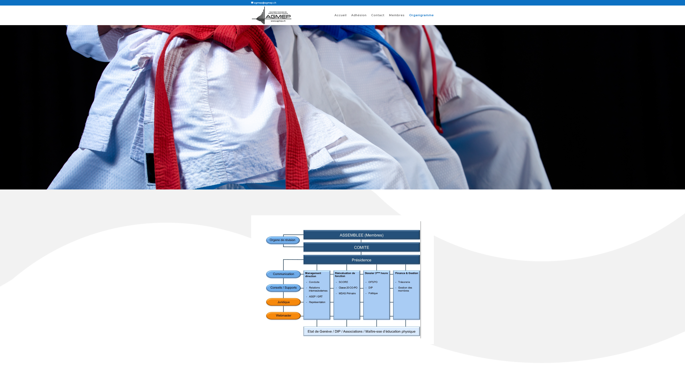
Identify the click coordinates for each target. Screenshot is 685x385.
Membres (397, 15)
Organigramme (421, 15)
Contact (377, 15)
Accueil (340, 15)
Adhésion (359, 15)
